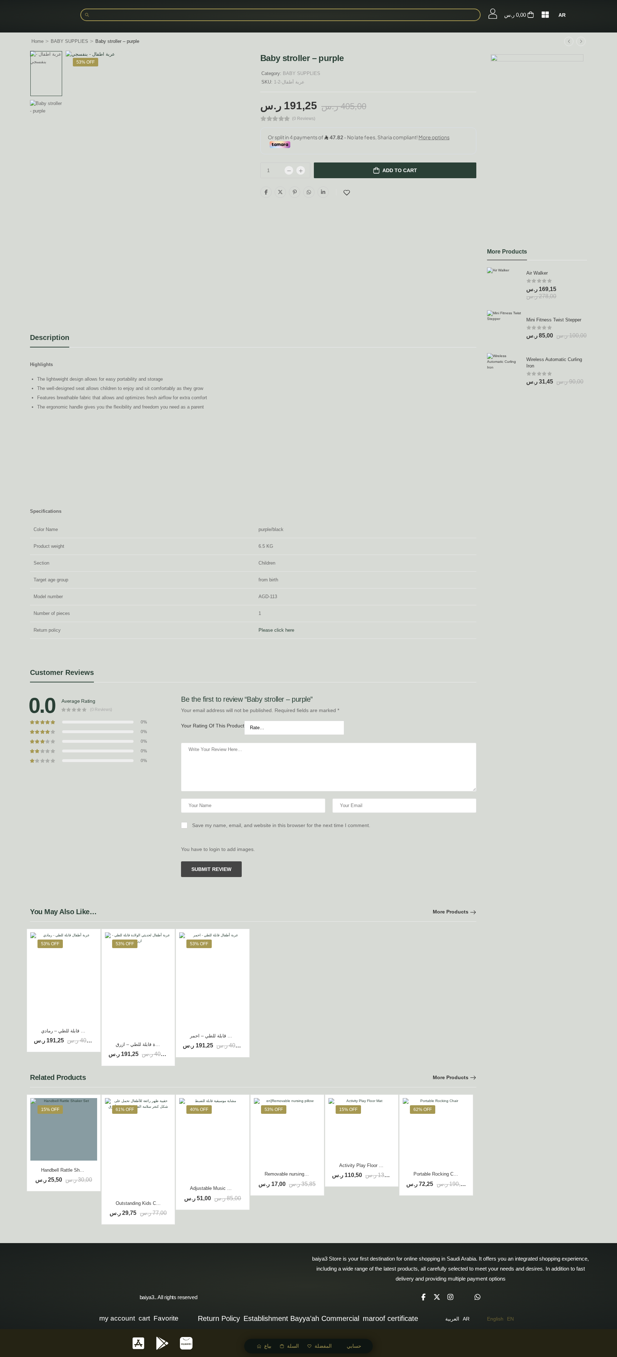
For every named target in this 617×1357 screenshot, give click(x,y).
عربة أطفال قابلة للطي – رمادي (72, 1030)
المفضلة (323, 1346)
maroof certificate (390, 1318)
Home (37, 41)
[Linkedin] (323, 192)
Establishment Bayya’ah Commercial (301, 1318)
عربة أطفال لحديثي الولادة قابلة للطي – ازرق (160, 1044)
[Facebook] (266, 192)
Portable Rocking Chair (437, 1174)
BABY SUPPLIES (69, 41)
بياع (267, 1346)
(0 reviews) (303, 118)
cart (144, 1318)
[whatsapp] (478, 1297)
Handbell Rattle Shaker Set (69, 1170)
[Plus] (300, 170)
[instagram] (451, 1297)
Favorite (166, 1318)
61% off (125, 1109)
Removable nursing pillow (291, 1174)
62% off (422, 1109)
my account (117, 1318)
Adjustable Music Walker (215, 1188)
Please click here (276, 630)
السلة (293, 1346)
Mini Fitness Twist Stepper (553, 319)
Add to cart (399, 170)
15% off (50, 1109)
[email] (464, 1297)
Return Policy (219, 1318)
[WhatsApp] (309, 192)
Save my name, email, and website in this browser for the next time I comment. (281, 825)
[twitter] (437, 1297)
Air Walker (537, 273)
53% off (85, 62)
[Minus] (289, 170)
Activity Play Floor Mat (363, 1165)
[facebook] (423, 1297)
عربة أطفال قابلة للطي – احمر (220, 1035)
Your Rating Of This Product (212, 725)
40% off (199, 1109)
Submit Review (211, 869)
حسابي (354, 1346)
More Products (450, 912)
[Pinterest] (294, 192)
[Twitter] (280, 192)
